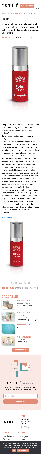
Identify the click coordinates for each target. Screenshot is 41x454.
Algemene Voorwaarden (6, 439)
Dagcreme (6, 38)
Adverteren (24, 438)
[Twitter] (16, 283)
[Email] (29, 283)
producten (34, 288)
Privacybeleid (23, 450)
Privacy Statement (8, 436)
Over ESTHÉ (24, 419)
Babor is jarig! (22, 342)
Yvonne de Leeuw (31, 38)
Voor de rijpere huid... (25, 305)
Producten (16, 13)
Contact (23, 423)
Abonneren (24, 436)
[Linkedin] (20, 283)
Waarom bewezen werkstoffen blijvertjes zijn (27, 319)
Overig (27, 325)
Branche (5, 13)
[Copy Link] (25, 283)
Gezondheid (30, 13)
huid (26, 288)
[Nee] (39, 447)
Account (23, 440)
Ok (14, 450)
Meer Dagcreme (20, 350)
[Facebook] (12, 283)
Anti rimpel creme (23, 301)
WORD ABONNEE (27, 5)
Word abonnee (25, 421)
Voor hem (20, 327)
